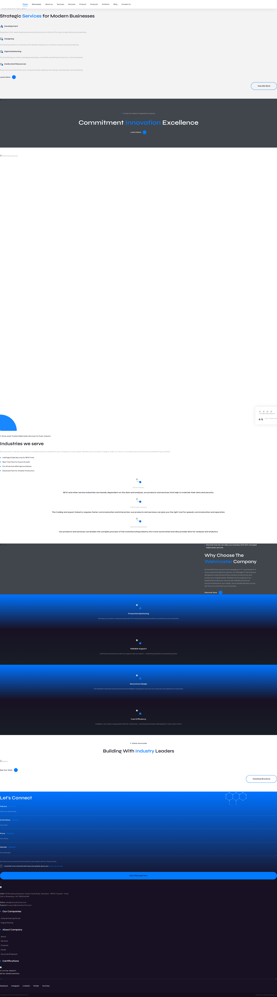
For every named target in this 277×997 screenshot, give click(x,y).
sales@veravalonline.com (15, 902)
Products (94, 4)
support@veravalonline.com (19, 905)
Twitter (36, 986)
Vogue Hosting (7, 923)
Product (82, 4)
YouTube (45, 986)
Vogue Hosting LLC (270, 995)
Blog (115, 4)
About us (49, 4)
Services (60, 4)
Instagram (15, 986)
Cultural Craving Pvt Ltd (10, 918)
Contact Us (126, 4)
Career (3, 950)
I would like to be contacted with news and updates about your (33, 866)
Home (25, 4)
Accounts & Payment (9, 954)
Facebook (4, 986)
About (3, 937)
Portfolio (105, 4)
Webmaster (36, 4)
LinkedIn (26, 986)
